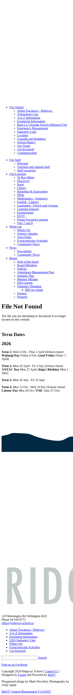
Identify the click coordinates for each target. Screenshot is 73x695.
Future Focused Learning (32, 219)
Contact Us (51, 671)
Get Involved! (25, 149)
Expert (22, 674)
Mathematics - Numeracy (32, 198)
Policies (22, 268)
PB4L (21, 195)
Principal (22, 163)
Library (21, 188)
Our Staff (15, 160)
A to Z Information (28, 117)
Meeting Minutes (27, 279)
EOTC (21, 216)
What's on (15, 226)
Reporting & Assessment (32, 191)
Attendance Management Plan (35, 272)
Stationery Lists (26, 131)
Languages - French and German (37, 205)
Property (22, 297)
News (13, 247)
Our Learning (17, 174)
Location (22, 135)
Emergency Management (32, 128)
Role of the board (28, 261)
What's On (23, 230)
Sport (20, 184)
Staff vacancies (26, 170)
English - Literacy (28, 202)
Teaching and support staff (33, 167)
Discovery (23, 181)
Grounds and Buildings (31, 138)
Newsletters (24, 251)
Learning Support (28, 209)
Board (13, 258)
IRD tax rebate (34, 290)
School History (26, 142)
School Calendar (27, 233)
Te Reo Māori (25, 177)
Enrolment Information (31, 121)
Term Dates (24, 237)
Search (42, 657)
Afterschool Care (27, 114)
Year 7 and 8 (25, 223)
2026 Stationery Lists (22, 640)
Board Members (27, 265)
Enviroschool (25, 212)
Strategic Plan (25, 275)
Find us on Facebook (14, 664)
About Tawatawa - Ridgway (35, 110)
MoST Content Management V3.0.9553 (26, 691)
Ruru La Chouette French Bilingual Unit (42, 124)
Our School (16, 107)
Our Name (23, 146)
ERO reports (25, 282)
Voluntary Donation (29, 286)
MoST (52, 674)
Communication (27, 153)
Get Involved (17, 650)
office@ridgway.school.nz (18, 623)
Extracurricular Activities (32, 240)
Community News (28, 244)
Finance (22, 293)
